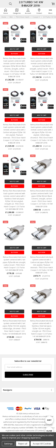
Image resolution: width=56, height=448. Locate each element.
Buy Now (14, 54)
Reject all (22, 443)
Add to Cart (14, 49)
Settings (8, 443)
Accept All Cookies (42, 443)
